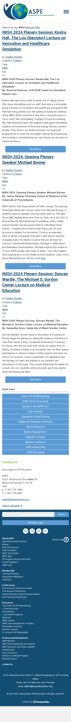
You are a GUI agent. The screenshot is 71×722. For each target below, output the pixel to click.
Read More (35, 149)
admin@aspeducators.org (15, 499)
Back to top (58, 539)
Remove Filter (32, 27)
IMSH (5, 68)
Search (61, 514)
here (43, 258)
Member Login (35, 522)
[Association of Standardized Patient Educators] (28, 20)
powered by (27, 702)
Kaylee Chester (14, 57)
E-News (17, 60)
